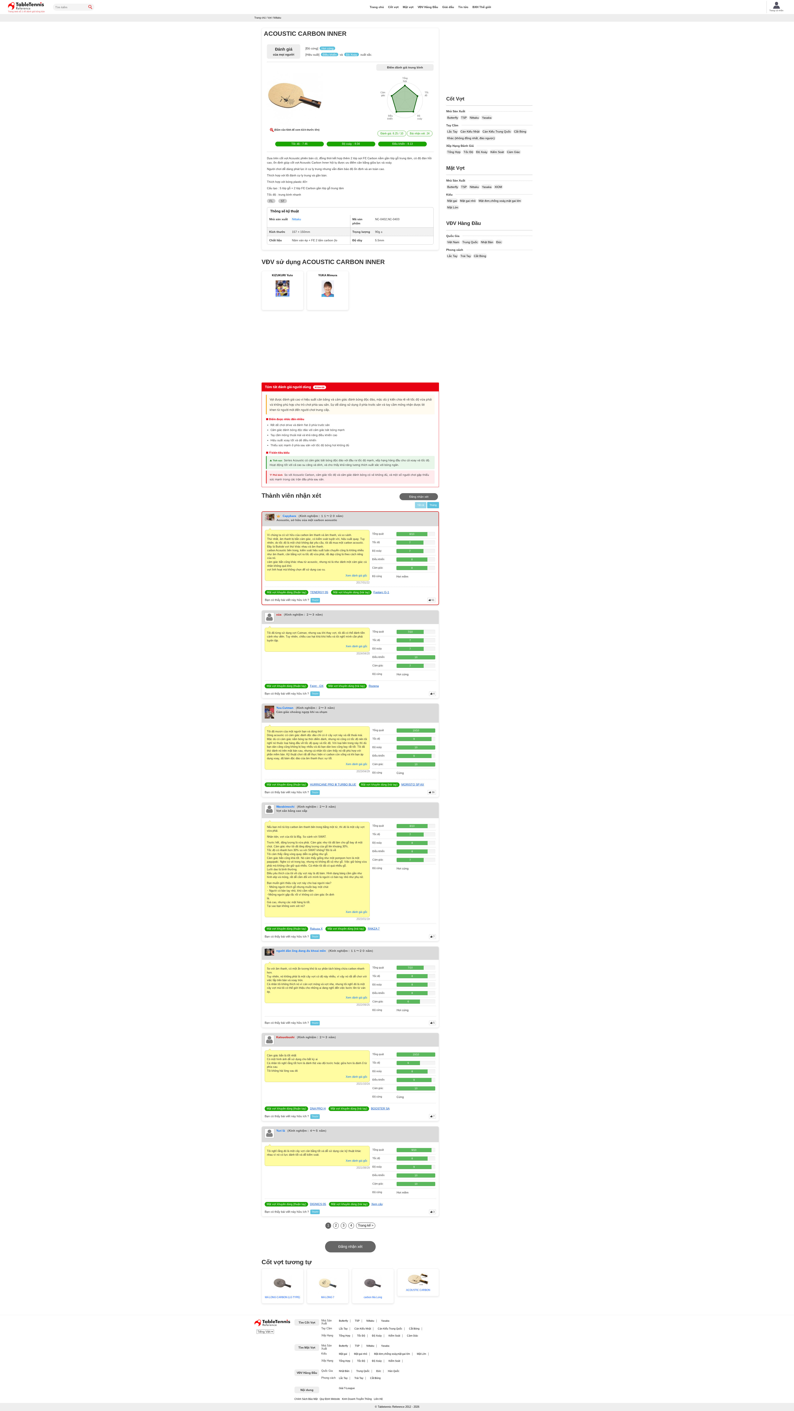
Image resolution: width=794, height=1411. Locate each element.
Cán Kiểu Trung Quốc (497, 131)
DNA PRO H (318, 1108)
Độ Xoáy (481, 152)
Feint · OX (316, 686)
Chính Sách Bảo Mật (306, 1399)
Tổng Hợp (453, 152)
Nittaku (474, 117)
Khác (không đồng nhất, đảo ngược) (471, 138)
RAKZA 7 (374, 928)
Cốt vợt (393, 7)
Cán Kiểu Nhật (470, 131)
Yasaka (486, 117)
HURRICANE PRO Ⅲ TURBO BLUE (333, 784)
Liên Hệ (378, 1399)
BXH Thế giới (481, 7)
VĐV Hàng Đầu (428, 7)
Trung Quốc (470, 242)
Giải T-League (347, 1388)
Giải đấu (448, 7)
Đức (499, 242)
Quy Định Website (330, 1399)
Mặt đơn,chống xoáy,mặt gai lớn (500, 200)
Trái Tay (465, 256)
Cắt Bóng (520, 131)
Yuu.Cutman (284, 707)
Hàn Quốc (393, 1371)
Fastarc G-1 (381, 592)
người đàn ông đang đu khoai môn (301, 950)
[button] (294, 96)
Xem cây (377, 1204)
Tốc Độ (468, 152)
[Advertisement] (297, 347)
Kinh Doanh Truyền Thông (357, 1399)
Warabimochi (285, 806)
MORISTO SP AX (412, 784)
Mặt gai (452, 200)
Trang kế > (365, 1225)
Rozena (374, 686)
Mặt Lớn (452, 207)
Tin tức (463, 7)
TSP (464, 117)
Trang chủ (377, 7)
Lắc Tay (452, 131)
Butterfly (452, 117)
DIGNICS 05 (318, 1204)
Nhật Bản (487, 242)
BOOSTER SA (380, 1108)
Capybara (289, 516)
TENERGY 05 (319, 592)
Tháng (433, 505)
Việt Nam (453, 242)
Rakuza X (316, 928)
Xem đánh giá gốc (356, 575)
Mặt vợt (408, 7)
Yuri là (280, 1130)
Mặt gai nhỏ (468, 200)
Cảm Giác (513, 152)
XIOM (498, 187)
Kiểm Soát (497, 152)
